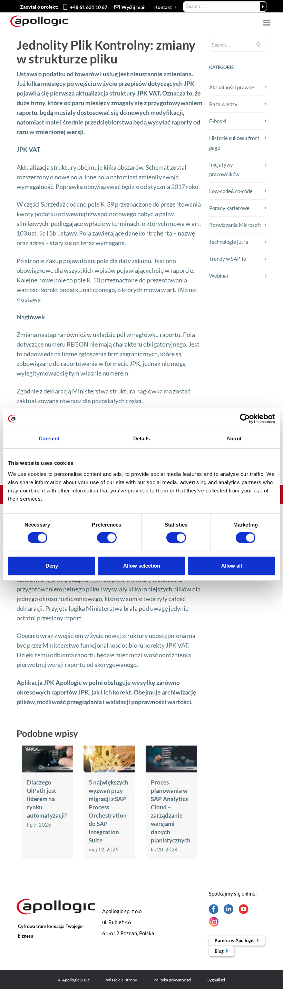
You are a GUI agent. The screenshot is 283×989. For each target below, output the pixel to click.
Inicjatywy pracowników (224, 169)
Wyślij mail (133, 7)
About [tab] (234, 438)
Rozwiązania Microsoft (235, 225)
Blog (220, 951)
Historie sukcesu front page (234, 143)
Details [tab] (141, 438)
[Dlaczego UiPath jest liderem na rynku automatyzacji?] (47, 770)
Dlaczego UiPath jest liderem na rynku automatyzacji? (47, 799)
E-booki (217, 121)
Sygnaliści (216, 979)
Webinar (219, 275)
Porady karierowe (229, 208)
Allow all (231, 566)
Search (262, 6)
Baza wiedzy (223, 104)
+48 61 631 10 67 (88, 7)
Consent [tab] (49, 438)
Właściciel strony (121, 979)
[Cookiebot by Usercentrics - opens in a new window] (245, 418)
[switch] (107, 537)
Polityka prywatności (172, 979)
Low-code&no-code (231, 191)
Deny (52, 566)
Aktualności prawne (231, 87)
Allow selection (141, 566)
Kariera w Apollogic (235, 940)
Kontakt (163, 7)
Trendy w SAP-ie (227, 259)
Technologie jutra (228, 242)
